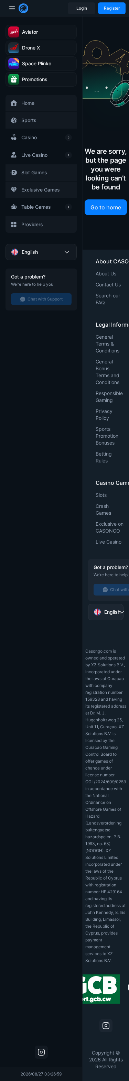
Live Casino (108, 542)
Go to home (105, 207)
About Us (106, 273)
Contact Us (108, 284)
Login (81, 8)
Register (112, 8)
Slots (101, 495)
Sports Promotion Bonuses (107, 436)
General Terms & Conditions (107, 343)
